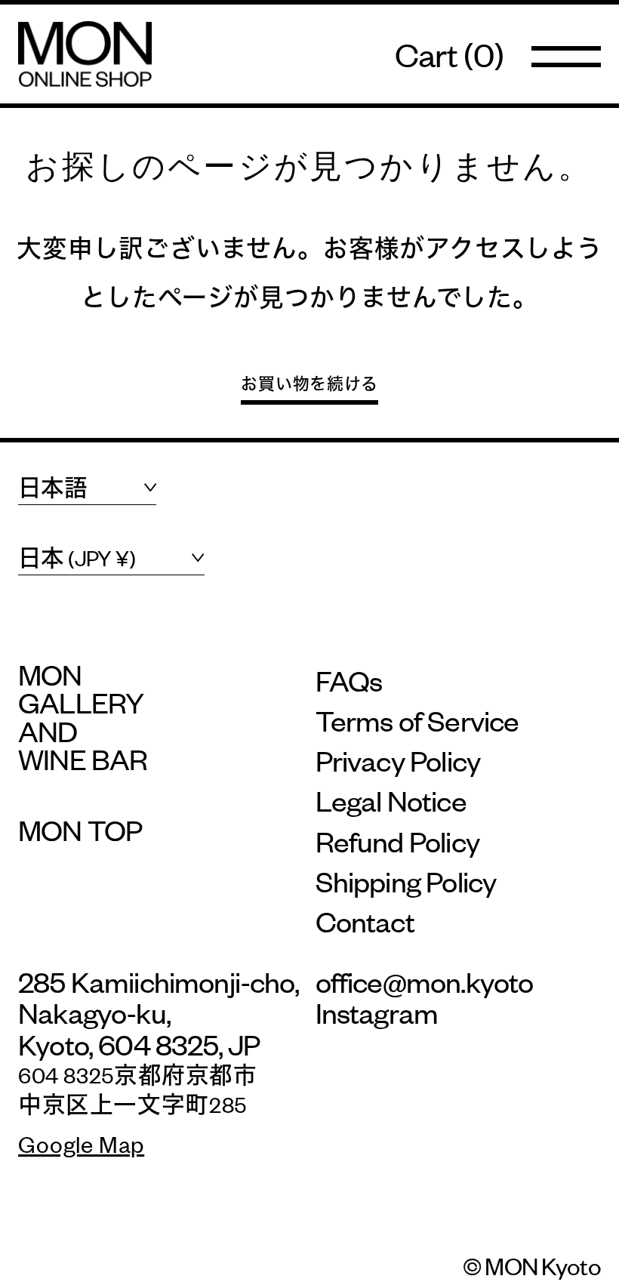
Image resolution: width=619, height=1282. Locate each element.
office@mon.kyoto (425, 981)
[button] (449, 54)
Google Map (81, 1143)
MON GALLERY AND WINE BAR (82, 716)
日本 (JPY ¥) (76, 557)
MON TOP (80, 829)
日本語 (52, 487)
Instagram (377, 1012)
